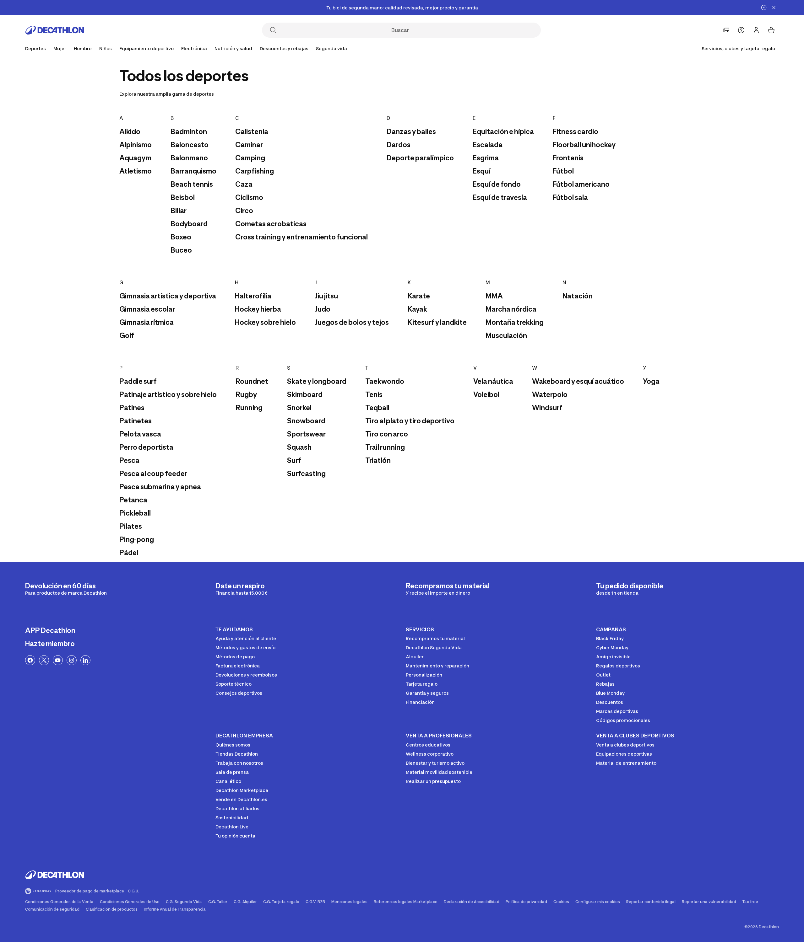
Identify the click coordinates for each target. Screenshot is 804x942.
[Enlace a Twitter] (44, 660)
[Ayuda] (741, 30)
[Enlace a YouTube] (58, 660)
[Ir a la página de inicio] (54, 30)
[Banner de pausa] (764, 8)
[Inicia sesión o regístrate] (756, 30)
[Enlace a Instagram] (72, 660)
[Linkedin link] (85, 660)
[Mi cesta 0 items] (771, 30)
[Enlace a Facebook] (30, 660)
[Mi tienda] (726, 30)
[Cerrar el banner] (774, 8)
